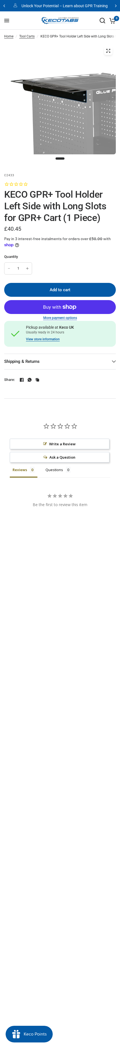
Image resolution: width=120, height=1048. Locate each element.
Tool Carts (27, 36)
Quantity (11, 257)
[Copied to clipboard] (37, 379)
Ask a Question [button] (62, 457)
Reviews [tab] (20, 469)
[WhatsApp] (29, 379)
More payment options (60, 318)
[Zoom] (108, 51)
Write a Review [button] (62, 443)
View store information (43, 339)
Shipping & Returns (22, 361)
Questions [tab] (54, 469)
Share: (9, 379)
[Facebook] (21, 379)
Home (8, 36)
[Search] (102, 20)
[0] (111, 20)
